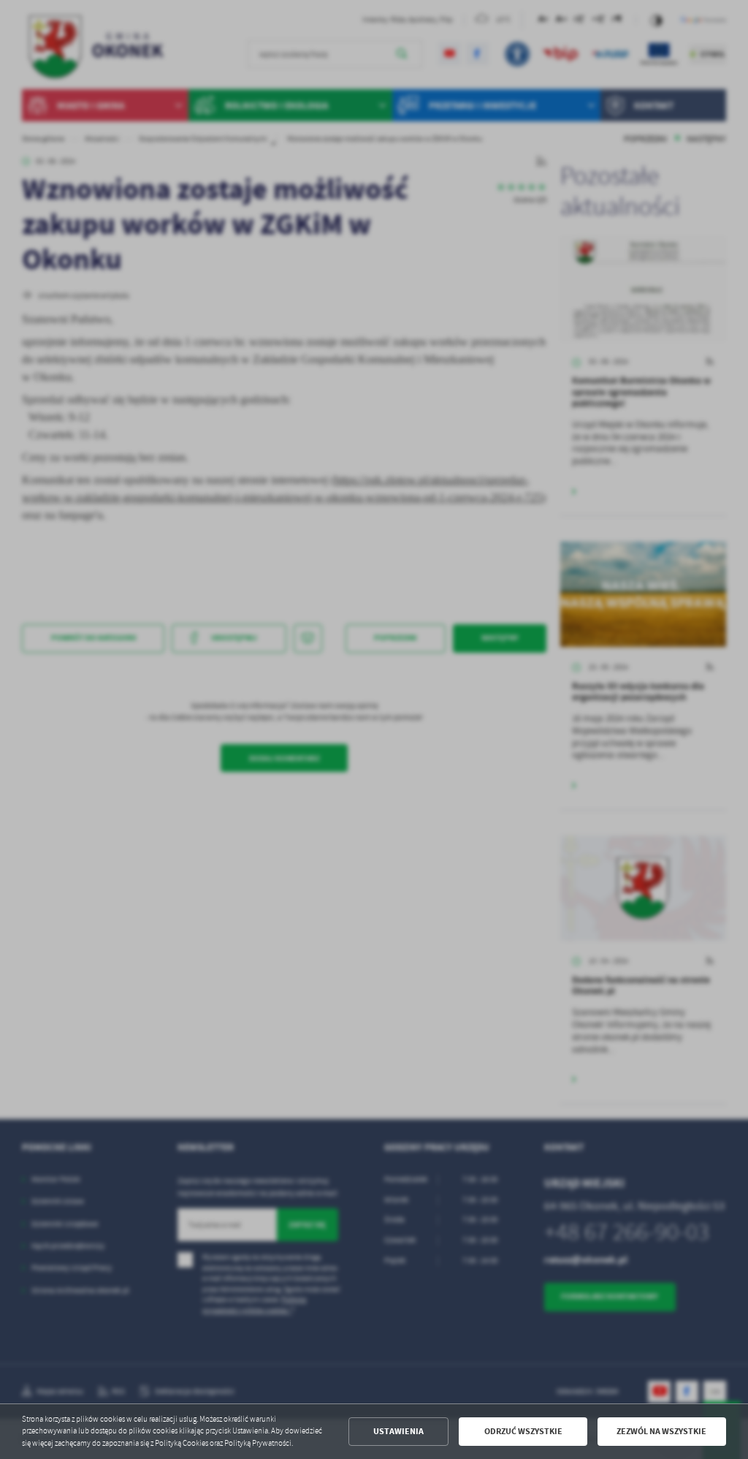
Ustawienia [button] (398, 1431)
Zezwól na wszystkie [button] (661, 1431)
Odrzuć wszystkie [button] (523, 1431)
